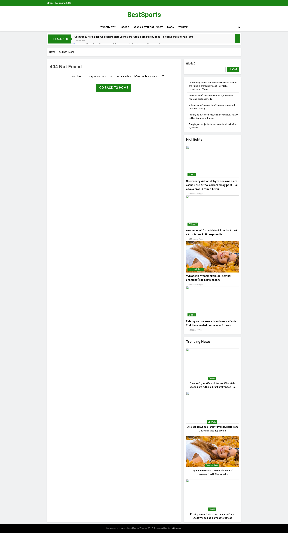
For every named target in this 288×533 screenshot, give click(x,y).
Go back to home (113, 88)
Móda (170, 27)
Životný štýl (108, 27)
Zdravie (183, 27)
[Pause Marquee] (237, 38)
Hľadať (190, 63)
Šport (125, 27)
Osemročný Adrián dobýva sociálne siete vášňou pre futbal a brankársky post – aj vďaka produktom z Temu (134, 36)
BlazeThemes (174, 528)
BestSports (144, 15)
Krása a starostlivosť (148, 27)
